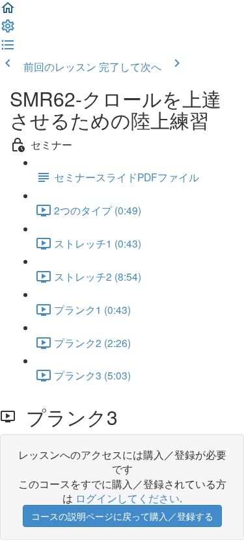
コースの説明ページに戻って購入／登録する (122, 515)
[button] (8, 11)
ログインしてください (127, 498)
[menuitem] (8, 29)
